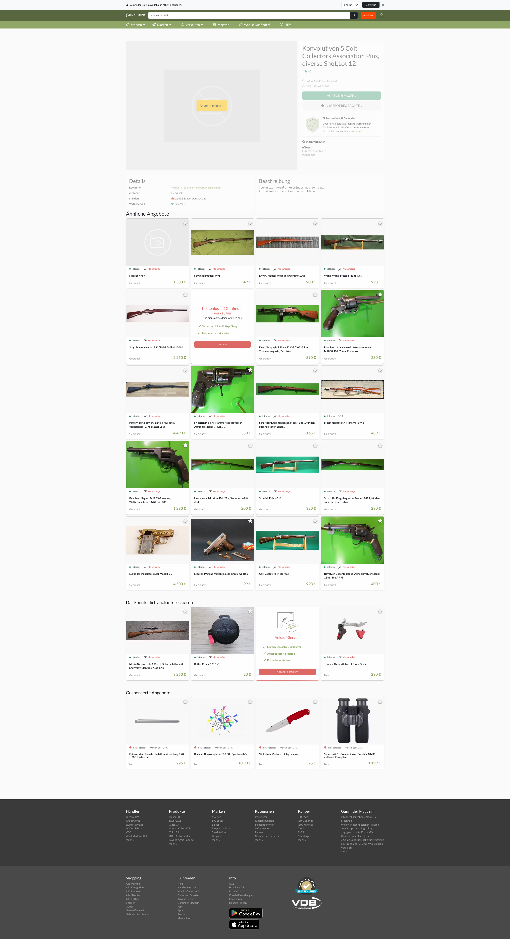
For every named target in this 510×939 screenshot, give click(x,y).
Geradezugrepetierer (267, 836)
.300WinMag (305, 824)
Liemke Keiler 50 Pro (181, 828)
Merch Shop (184, 918)
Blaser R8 (174, 816)
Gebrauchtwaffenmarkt (139, 914)
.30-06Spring (305, 820)
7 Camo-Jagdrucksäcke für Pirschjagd (362, 839)
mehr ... (130, 839)
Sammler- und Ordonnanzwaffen (202, 187)
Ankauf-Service (186, 899)
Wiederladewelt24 (136, 836)
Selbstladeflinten (264, 824)
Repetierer (261, 816)
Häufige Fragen (238, 902)
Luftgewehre (262, 828)
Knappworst (133, 820)
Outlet (129, 906)
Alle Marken (133, 883)
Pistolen (259, 832)
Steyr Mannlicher (221, 828)
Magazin (223, 25)
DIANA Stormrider (179, 836)
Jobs (180, 906)
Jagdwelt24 (132, 816)
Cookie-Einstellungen (241, 895)
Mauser (216, 816)
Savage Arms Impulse (181, 839)
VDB (128, 832)
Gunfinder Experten (189, 895)
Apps (180, 910)
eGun (306, 147)
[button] (380, 15)
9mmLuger (304, 836)
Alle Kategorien (135, 887)
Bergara (216, 836)
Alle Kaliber (132, 899)
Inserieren (368, 15)
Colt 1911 (175, 832)
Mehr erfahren (352, 131)
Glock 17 (174, 824)
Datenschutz (236, 891)
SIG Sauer (217, 820)
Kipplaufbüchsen (264, 820)
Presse (181, 914)
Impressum (235, 899)
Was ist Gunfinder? (257, 25)
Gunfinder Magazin (188, 902)
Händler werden (187, 887)
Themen (130, 902)
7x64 (301, 828)
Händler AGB (236, 887)
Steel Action (219, 832)
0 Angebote (309, 154)
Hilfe (288, 25)
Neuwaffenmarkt (135, 910)
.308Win (303, 816)
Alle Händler (133, 895)
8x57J (301, 832)
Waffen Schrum (134, 828)
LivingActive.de (134, 824)
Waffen (175, 187)
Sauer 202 (175, 820)
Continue (371, 4)
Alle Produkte (133, 891)
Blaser (215, 824)
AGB (231, 883)
